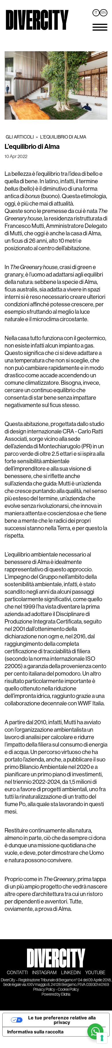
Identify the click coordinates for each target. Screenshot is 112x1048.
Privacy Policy (44, 989)
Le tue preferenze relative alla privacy (62, 1020)
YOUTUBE (95, 972)
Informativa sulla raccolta (35, 1032)
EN (103, 13)
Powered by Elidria (56, 994)
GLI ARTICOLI (20, 137)
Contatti (17, 972)
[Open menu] (99, 27)
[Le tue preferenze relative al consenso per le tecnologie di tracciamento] (101, 1038)
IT (96, 13)
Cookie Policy (68, 989)
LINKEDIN (71, 972)
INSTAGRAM (44, 972)
